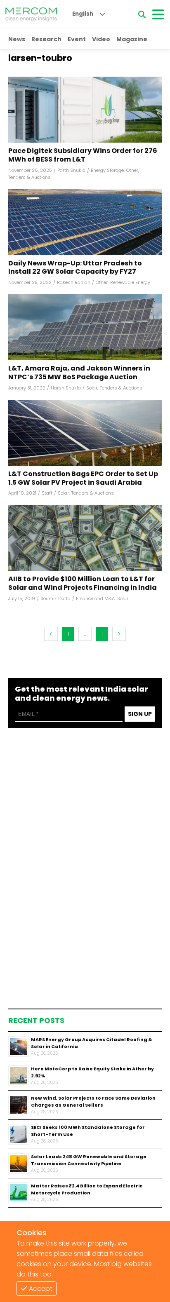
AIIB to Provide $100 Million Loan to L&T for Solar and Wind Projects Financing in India (82, 583)
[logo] (31, 14)
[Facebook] (85, 110)
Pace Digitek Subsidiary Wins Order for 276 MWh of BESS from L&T (82, 155)
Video (101, 39)
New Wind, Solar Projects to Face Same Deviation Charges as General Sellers (93, 1101)
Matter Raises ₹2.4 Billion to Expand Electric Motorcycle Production (86, 1189)
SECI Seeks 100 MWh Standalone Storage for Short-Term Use (88, 1131)
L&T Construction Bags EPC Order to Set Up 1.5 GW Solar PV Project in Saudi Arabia (83, 478)
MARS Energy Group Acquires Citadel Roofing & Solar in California (91, 1043)
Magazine (131, 39)
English (82, 14)
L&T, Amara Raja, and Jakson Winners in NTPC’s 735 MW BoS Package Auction (79, 373)
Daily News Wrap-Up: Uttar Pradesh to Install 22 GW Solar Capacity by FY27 (75, 268)
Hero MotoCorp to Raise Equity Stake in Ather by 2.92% (92, 1072)
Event (77, 39)
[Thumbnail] (18, 1046)
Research (46, 39)
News (16, 39)
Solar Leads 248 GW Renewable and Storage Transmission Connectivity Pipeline (88, 1160)
